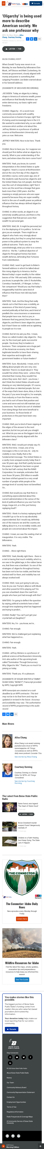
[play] (3, 1146)
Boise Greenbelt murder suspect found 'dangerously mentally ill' (29, 825)
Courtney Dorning (14, 37)
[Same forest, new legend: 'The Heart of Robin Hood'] (9, 807)
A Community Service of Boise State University (20, 1122)
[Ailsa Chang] (7, 741)
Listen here (22, 919)
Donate (37, 3)
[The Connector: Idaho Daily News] (22, 879)
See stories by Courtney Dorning (25, 782)
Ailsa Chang (21, 737)
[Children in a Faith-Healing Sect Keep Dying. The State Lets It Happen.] (9, 841)
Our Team (10, 1083)
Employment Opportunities (16, 1102)
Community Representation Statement (21, 1092)
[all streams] (41, 1146)
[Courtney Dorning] (7, 770)
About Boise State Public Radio (18, 1073)
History (9, 1078)
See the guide (22, 979)
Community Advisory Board (16, 1087)
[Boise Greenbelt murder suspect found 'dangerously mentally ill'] (9, 826)
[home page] (13, 1044)
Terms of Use (11, 1107)
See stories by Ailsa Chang (26, 757)
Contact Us (11, 1097)
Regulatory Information (15, 1112)
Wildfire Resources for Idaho (22, 963)
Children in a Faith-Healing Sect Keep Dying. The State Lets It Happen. (29, 840)
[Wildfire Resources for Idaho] (22, 943)
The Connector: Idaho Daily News (22, 905)
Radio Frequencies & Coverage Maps (20, 1117)
